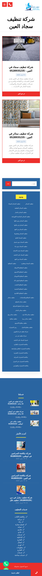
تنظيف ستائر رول (12, 314)
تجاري (20, 529)
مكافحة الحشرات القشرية (21, 353)
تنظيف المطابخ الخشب (21, 285)
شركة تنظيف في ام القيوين (21, 332)
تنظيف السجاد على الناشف (21, 255)
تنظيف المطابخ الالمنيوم (20, 272)
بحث (8, 183)
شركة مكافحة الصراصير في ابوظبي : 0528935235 (21, 454)
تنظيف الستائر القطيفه (21, 208)
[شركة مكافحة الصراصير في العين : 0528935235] (21, 468)
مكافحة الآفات (20, 517)
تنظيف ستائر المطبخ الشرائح (21, 306)
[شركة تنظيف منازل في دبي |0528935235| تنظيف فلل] (21, 490)
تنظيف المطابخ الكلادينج (20, 293)
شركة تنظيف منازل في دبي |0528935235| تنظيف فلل (21, 498)
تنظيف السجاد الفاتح (20, 238)
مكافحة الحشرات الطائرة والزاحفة (21, 349)
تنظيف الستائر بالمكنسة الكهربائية (21, 216)
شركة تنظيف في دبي (20, 336)
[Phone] (6, 564)
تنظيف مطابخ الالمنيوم (21, 323)
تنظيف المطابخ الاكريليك (20, 268)
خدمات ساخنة (20, 555)
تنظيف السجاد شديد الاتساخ (20, 251)
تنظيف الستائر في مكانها (20, 225)
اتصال (20, 542)
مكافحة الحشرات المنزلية (21, 357)
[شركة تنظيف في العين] (32, 7)
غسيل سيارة (19, 524)
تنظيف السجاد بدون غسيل (21, 242)
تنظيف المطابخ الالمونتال (21, 276)
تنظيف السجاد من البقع (21, 259)
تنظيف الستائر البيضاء (14, 204)
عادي (20, 532)
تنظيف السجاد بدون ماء (21, 246)
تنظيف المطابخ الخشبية (20, 289)
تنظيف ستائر (11, 297)
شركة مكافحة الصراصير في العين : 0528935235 (21, 476)
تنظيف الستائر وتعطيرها (20, 234)
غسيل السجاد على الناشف (21, 340)
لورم (19, 545)
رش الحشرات (13, 327)
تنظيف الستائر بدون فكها (21, 221)
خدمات (19, 535)
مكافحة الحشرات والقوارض (20, 366)
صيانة (20, 527)
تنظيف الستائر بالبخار (21, 212)
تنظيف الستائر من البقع (21, 229)
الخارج (19, 540)
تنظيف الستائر (29, 204)
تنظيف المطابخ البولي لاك (21, 280)
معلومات (20, 547)
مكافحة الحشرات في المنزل (21, 361)
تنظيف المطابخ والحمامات (27, 297)
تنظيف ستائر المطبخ (20, 302)
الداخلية (19, 537)
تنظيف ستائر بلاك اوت (28, 314)
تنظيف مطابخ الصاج (27, 327)
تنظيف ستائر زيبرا (27, 319)
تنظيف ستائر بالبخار (20, 310)
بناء (20, 522)
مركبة (20, 519)
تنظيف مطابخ (13, 319)
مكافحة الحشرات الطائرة (21, 344)
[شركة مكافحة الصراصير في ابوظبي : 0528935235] (21, 445)
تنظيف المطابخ (12, 263)
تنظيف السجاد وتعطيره (27, 263)
